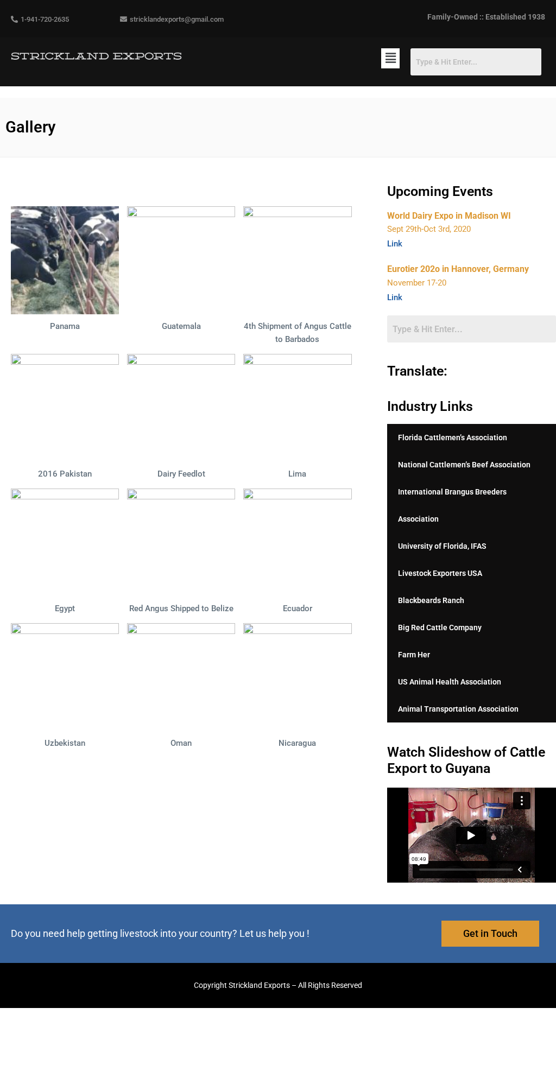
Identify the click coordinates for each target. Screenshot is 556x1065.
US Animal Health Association (449, 681)
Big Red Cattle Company (440, 627)
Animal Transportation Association (458, 709)
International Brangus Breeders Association (452, 505)
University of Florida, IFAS (442, 546)
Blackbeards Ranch (431, 600)
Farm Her (414, 654)
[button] (390, 58)
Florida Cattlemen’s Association (452, 437)
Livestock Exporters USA (440, 573)
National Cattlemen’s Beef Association (464, 464)
